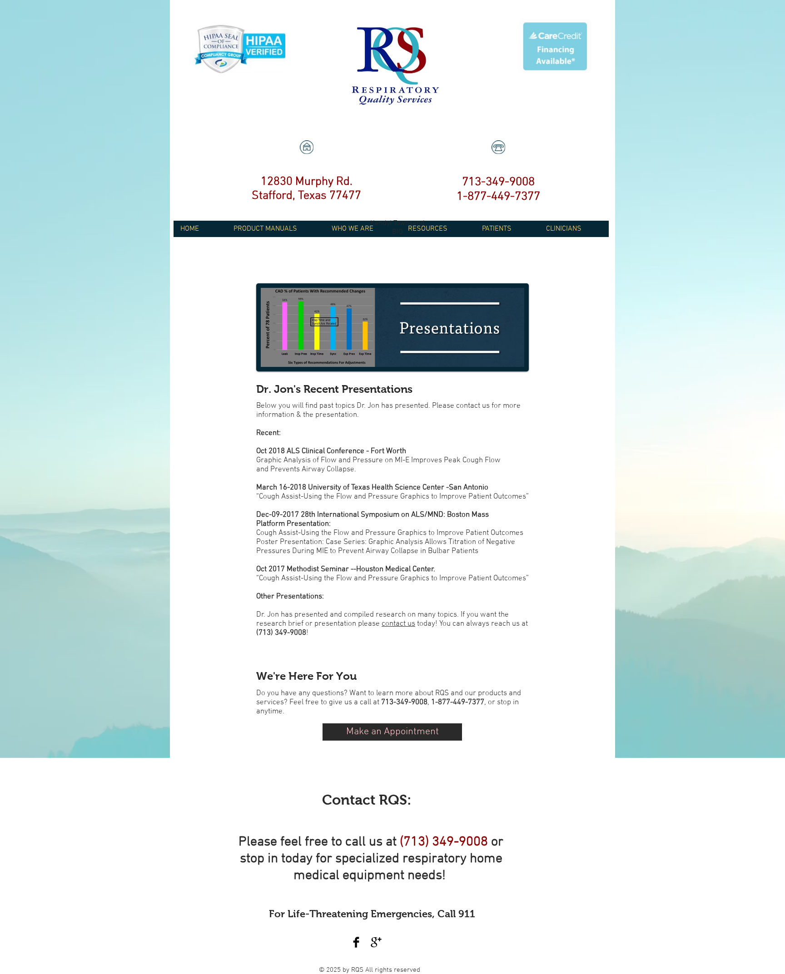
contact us (398, 623)
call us (364, 842)
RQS (358, 970)
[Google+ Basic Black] (376, 942)
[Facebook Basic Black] (356, 942)
